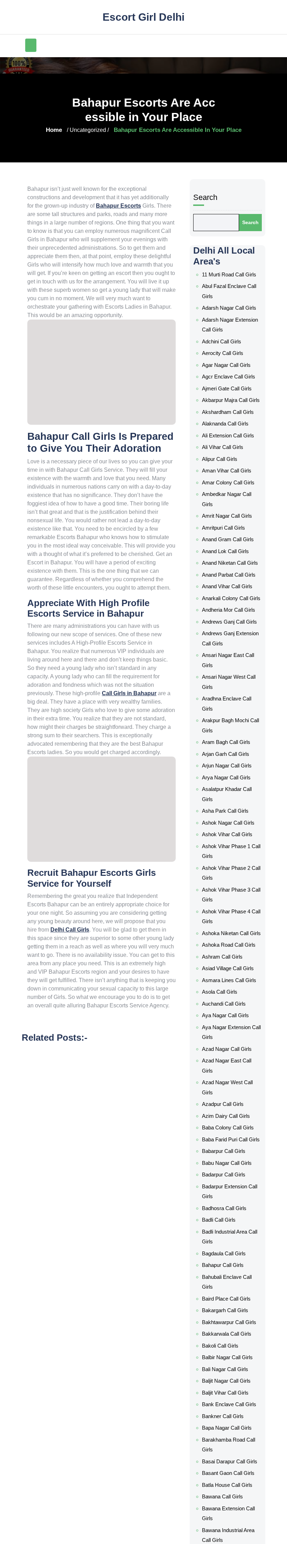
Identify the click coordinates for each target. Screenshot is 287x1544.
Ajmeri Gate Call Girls (229, 490)
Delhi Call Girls (144, 992)
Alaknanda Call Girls (227, 528)
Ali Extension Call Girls (229, 538)
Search (210, 330)
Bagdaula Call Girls (226, 1256)
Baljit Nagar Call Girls (228, 1363)
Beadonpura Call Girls (229, 1506)
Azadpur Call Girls (225, 1123)
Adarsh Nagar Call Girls (230, 422)
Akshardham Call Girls (229, 518)
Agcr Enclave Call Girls (229, 480)
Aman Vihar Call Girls (228, 567)
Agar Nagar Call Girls (228, 470)
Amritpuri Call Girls (225, 615)
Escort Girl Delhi (143, 8)
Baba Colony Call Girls (230, 1142)
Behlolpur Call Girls (226, 1535)
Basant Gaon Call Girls (230, 1440)
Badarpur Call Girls (226, 1190)
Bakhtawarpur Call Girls (231, 1313)
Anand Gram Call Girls (229, 625)
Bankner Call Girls (224, 1392)
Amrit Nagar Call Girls (229, 605)
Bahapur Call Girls (225, 1266)
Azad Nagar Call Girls (228, 1076)
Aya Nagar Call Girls (227, 1048)
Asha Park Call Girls (226, 869)
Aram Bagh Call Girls (228, 811)
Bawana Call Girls (224, 1459)
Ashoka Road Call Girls (230, 989)
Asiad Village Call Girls (229, 1009)
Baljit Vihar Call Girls (227, 1372)
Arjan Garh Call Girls (227, 821)
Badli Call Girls (221, 1228)
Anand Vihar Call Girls (229, 673)
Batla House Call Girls (229, 1449)
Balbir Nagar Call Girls (229, 1343)
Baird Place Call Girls (228, 1294)
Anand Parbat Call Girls (231, 663)
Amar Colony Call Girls (230, 577)
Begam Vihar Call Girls (230, 1515)
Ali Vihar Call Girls (224, 548)
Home (44, 130)
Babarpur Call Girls (226, 1170)
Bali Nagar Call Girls (226, 1353)
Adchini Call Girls (223, 451)
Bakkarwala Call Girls (228, 1323)
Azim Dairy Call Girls (227, 1132)
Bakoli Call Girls (222, 1333)
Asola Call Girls (222, 1029)
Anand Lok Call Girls (227, 635)
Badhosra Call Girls (226, 1218)
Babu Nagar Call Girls (228, 1180)
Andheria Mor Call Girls (230, 701)
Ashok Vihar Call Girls (228, 888)
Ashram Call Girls (224, 999)
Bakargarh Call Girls (227, 1304)
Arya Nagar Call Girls (228, 841)
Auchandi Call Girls (226, 1038)
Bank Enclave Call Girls (230, 1382)
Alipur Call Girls (222, 558)
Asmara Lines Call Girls (230, 1019)
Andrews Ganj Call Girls (230, 710)
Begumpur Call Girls (227, 1525)
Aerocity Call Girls (225, 460)
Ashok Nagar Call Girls (229, 878)
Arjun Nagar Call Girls (228, 831)
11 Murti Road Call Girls (229, 395)
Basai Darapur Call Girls (231, 1430)
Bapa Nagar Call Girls (229, 1402)
